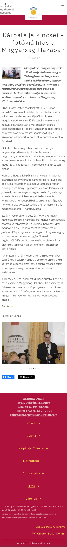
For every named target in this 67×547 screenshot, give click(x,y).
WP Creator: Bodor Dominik (48, 533)
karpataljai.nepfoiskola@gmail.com (33, 415)
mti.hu (14, 306)
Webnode (34, 543)
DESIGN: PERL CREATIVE (50, 526)
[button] (4, 4)
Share (10, 377)
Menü (63, 4)
